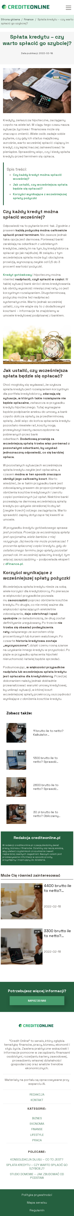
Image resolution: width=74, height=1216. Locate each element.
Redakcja (37, 1094)
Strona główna (11, 19)
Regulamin (37, 1210)
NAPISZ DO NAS (37, 1000)
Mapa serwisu (37, 1203)
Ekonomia (37, 1124)
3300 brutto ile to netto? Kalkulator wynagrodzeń (57, 933)
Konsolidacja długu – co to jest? (36, 1159)
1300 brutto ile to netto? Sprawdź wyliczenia (45, 760)
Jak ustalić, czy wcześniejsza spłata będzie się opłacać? (40, 186)
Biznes (37, 1118)
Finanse (29, 19)
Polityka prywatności (37, 1195)
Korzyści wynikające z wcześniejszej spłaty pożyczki (40, 196)
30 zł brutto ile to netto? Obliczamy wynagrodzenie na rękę (50, 814)
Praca (37, 1140)
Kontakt (37, 1100)
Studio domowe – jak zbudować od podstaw (37, 1176)
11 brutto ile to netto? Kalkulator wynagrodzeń (48, 733)
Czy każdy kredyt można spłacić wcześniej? (37, 177)
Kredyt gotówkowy (17, 275)
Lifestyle (37, 1135)
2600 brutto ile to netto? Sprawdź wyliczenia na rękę (46, 787)
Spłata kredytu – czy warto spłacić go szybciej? (37, 1166)
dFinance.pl (14, 564)
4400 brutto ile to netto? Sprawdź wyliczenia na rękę (57, 888)
